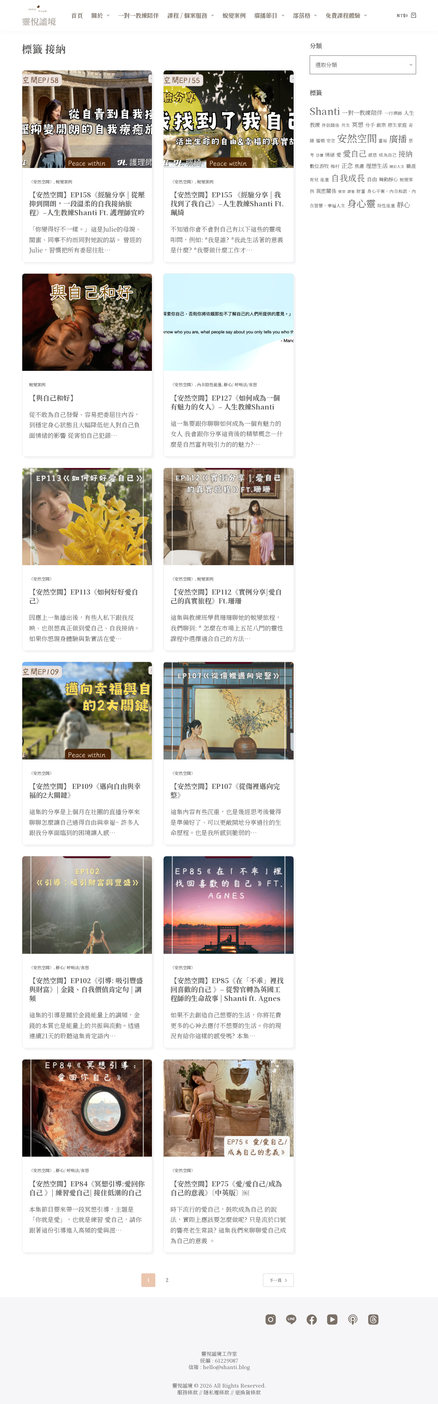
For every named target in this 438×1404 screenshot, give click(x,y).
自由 (372, 179)
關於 (97, 15)
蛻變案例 (234, 15)
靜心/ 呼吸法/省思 (240, 384)
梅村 (335, 166)
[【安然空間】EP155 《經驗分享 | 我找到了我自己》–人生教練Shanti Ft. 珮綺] (228, 119)
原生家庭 (397, 124)
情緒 (330, 154)
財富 (361, 191)
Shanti (325, 111)
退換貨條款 (248, 1392)
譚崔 (351, 191)
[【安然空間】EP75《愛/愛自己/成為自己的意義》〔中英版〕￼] (228, 1108)
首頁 (77, 15)
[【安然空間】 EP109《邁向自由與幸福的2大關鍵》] (87, 710)
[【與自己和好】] (87, 322)
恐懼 (319, 155)
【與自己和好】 (53, 398)
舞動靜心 (388, 179)
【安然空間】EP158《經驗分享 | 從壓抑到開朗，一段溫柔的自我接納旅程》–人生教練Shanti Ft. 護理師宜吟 (87, 203)
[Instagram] (271, 1319)
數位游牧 (319, 165)
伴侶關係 (330, 125)
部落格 (301, 15)
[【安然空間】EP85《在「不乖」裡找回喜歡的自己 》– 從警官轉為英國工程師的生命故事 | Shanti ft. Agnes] (228, 905)
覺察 (342, 191)
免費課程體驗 (342, 15)
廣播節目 (266, 15)
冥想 (357, 124)
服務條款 (187, 1392)
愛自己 (354, 153)
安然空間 (357, 138)
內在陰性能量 (209, 384)
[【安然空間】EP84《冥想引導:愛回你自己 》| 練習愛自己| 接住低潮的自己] (87, 1108)
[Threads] (373, 1319)
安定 (330, 140)
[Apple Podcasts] (353, 1319)
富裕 (382, 140)
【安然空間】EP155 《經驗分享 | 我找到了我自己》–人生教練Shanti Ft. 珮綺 (227, 203)
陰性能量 (386, 205)
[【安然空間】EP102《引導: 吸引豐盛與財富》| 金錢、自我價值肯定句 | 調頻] (87, 905)
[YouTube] (332, 1319)
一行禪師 (393, 113)
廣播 (398, 138)
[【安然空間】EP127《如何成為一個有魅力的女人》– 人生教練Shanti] (228, 322)
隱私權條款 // (219, 1392)
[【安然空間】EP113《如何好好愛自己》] (87, 517)
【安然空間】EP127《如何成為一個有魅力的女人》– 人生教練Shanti (225, 402)
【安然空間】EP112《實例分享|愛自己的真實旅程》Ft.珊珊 (226, 596)
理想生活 (377, 165)
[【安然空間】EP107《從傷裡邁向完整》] (228, 710)
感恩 (372, 155)
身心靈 (361, 203)
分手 (370, 124)
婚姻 (320, 140)
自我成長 (348, 178)
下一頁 (275, 1280)
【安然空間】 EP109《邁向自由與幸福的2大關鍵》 (85, 790)
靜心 (403, 204)
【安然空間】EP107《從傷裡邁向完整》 (225, 790)
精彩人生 (396, 166)
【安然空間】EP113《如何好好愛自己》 (83, 596)
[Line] (291, 1319)
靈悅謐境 (39, 21)
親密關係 (326, 190)
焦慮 (359, 165)
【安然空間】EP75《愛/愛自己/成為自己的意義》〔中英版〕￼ (226, 1188)
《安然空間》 (41, 181)
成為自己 (388, 155)
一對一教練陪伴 (138, 15)
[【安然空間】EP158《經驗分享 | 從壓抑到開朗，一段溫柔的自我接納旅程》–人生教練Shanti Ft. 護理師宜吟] (87, 119)
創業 (381, 124)
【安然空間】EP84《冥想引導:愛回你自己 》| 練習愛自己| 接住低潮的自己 (87, 1188)
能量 (324, 179)
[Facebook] (312, 1319)
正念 (347, 165)
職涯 (411, 165)
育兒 (314, 179)
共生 (345, 125)
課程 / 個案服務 (187, 15)
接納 (405, 153)
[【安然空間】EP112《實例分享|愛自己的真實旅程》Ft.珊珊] (228, 517)
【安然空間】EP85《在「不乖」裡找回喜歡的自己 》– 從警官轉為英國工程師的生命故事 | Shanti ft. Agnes (227, 989)
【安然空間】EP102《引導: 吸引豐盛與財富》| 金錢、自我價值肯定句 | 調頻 (86, 989)
